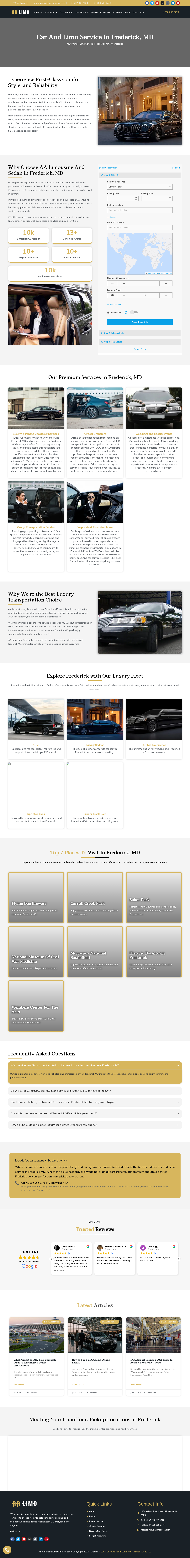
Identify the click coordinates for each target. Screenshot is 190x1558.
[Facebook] (147, 3)
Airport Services (47, 12)
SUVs (36, 745)
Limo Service (80, 12)
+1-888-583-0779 (170, 12)
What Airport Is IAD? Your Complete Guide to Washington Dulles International (35, 1363)
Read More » (20, 1384)
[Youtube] (157, 3)
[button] (178, 1259)
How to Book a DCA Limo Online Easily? (91, 1361)
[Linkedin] (173, 3)
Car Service (65, 12)
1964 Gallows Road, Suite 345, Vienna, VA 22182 (126, 1551)
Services (94, 12)
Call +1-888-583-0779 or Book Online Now (44, 1182)
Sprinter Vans (36, 814)
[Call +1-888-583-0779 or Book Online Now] (17, 1183)
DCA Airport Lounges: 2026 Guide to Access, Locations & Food (151, 1361)
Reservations (122, 12)
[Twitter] (152, 3)
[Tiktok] (168, 3)
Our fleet (107, 12)
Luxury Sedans (95, 745)
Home (36, 12)
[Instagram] (162, 3)
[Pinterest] (178, 3)
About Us (137, 12)
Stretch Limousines (154, 745)
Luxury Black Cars (95, 814)
